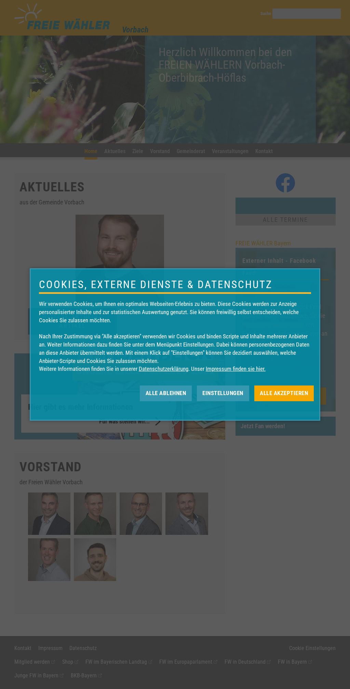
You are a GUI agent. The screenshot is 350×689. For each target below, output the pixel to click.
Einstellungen (222, 393)
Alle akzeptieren (284, 393)
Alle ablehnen (166, 393)
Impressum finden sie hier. (236, 368)
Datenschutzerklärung (163, 368)
